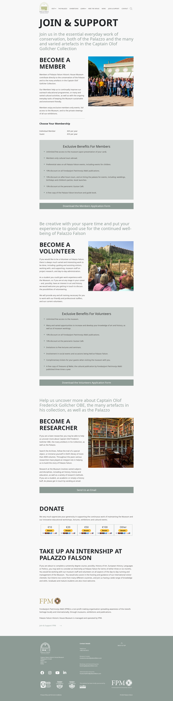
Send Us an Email (86, 490)
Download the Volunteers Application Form (86, 382)
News (104, 9)
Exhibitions (74, 9)
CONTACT (125, 9)
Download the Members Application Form (86, 206)
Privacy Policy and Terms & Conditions (51, 695)
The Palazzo (62, 9)
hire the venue (93, 9)
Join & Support (113, 9)
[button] (54, 9)
